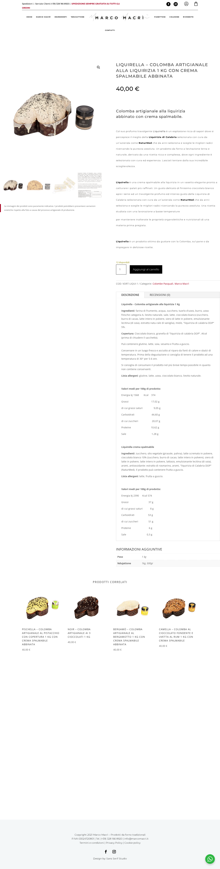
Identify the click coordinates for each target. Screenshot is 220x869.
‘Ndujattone (77, 17)
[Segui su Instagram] (176, 4)
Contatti (110, 30)
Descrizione (130, 295)
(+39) (59, 3)
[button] (98, 67)
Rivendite (188, 17)
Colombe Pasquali (163, 283)
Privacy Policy (114, 842)
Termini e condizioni (92, 842)
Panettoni (160, 17)
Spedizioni (27, 3)
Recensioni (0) (160, 295)
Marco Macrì (43, 17)
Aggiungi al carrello (146, 269)
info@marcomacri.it (136, 838)
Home (29, 17)
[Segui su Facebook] (168, 4)
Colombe (174, 17)
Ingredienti (60, 17)
